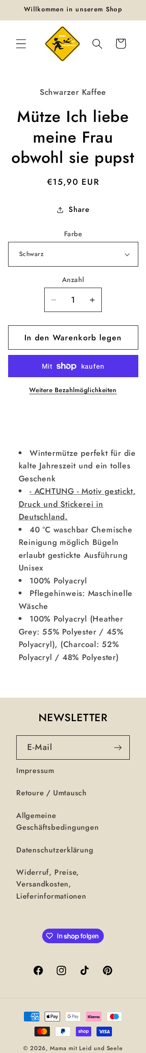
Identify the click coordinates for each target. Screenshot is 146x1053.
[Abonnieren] (117, 747)
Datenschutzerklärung (55, 850)
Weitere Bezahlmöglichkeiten (73, 390)
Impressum (35, 770)
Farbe (73, 234)
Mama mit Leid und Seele (86, 1048)
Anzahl (73, 279)
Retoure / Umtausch (51, 793)
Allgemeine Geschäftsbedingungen (57, 821)
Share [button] (79, 209)
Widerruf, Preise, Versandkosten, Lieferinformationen (51, 884)
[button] (20, 43)
